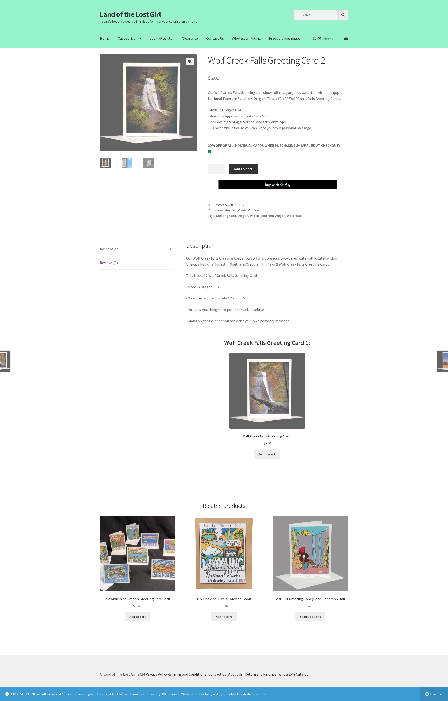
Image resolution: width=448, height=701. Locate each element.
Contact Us (215, 38)
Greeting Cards (236, 210)
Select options (310, 617)
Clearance (190, 38)
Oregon (253, 210)
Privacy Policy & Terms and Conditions (176, 674)
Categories (126, 38)
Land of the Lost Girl (130, 14)
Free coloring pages (285, 38)
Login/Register (162, 38)
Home (105, 38)
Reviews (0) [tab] (109, 262)
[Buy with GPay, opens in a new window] (277, 184)
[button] (190, 61)
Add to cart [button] (267, 454)
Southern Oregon (272, 216)
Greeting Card (226, 216)
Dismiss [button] (436, 694)
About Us (235, 674)
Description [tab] (109, 249)
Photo (254, 216)
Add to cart (243, 168)
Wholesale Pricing (246, 38)
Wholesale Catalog (293, 674)
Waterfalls (294, 216)
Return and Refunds (260, 674)
